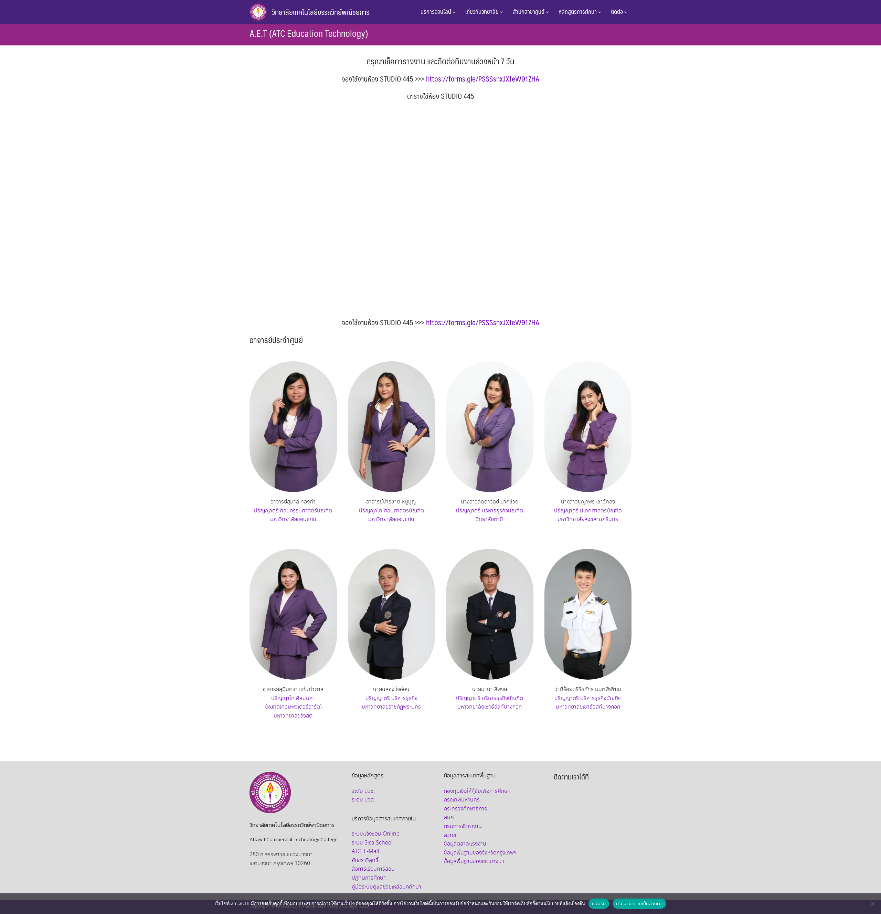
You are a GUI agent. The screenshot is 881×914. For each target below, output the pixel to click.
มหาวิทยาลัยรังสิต (293, 716)
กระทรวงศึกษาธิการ (465, 809)
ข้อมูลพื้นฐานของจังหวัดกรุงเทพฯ (480, 853)
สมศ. (449, 817)
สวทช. (451, 835)
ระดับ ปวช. (363, 791)
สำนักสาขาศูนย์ (529, 11)
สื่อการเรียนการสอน (373, 869)
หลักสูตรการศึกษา (578, 11)
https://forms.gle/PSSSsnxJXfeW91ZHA (482, 79)
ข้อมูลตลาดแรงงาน (465, 844)
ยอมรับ (599, 903)
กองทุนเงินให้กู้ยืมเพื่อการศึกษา (477, 791)
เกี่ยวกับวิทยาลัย (482, 11)
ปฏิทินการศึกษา (369, 878)
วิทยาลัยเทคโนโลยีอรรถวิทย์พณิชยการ (320, 12)
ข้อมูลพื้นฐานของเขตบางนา (474, 861)
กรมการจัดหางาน (463, 826)
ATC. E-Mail (365, 851)
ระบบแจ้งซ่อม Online (376, 834)
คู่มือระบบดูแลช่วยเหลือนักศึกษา (386, 887)
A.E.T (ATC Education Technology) (309, 33)
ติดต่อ (617, 11)
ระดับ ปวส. (363, 800)
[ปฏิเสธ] (872, 903)
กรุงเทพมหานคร (462, 800)
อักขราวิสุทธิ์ (365, 860)
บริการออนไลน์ (437, 11)
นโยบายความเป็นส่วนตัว (639, 903)
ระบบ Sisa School (372, 843)
